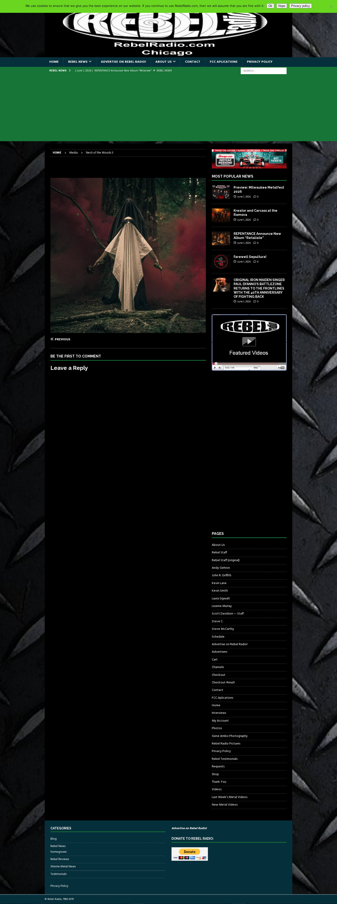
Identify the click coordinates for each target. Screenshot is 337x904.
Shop (215, 774)
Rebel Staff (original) (226, 560)
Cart (215, 659)
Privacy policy (300, 6)
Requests (218, 766)
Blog (53, 839)
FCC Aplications (224, 62)
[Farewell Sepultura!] (221, 261)
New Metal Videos (225, 804)
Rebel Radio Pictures (226, 743)
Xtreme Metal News (63, 866)
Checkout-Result (223, 682)
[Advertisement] (168, 109)
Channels (218, 667)
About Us (163, 62)
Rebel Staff (219, 552)
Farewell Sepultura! (250, 257)
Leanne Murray (222, 606)
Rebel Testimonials (225, 759)
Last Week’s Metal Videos (229, 797)
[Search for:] (264, 70)
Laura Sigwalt (221, 598)
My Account (220, 720)
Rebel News (78, 62)
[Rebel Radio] (168, 54)
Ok (270, 6)
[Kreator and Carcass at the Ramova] (221, 215)
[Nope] (331, 6)
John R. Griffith (221, 575)
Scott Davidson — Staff (228, 613)
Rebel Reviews (59, 859)
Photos (217, 728)
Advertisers (219, 652)
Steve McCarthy (223, 629)
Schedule (218, 636)
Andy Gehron (221, 568)
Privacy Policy (260, 62)
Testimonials (58, 874)
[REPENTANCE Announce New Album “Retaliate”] (221, 238)
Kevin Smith (220, 590)
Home (54, 62)
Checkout (218, 675)
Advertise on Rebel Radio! (123, 62)
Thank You (219, 782)
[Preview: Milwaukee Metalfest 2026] (221, 192)
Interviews (219, 713)
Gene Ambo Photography (230, 736)
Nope (281, 6)
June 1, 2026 (244, 197)
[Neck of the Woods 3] (128, 330)
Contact (192, 62)
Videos (216, 789)
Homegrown (58, 852)
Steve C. (217, 621)
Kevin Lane (219, 583)
